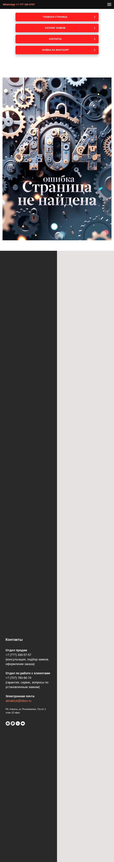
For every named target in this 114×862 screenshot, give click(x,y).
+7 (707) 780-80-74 (18, 678)
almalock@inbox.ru (18, 701)
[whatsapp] (13, 723)
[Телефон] (18, 723)
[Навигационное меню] (109, 4)
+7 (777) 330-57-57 (18, 655)
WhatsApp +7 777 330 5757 (19, 4)
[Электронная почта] (23, 723)
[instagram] (8, 723)
